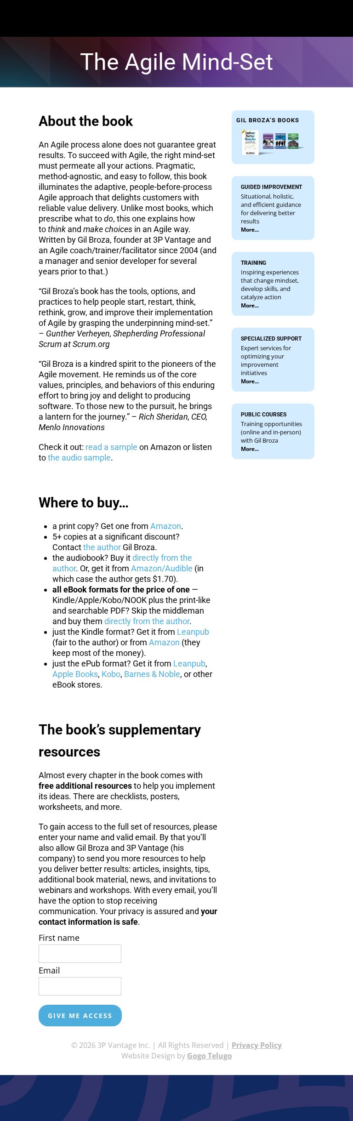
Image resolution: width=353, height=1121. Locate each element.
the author (102, 547)
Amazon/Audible (162, 568)
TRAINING (253, 263)
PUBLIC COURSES (263, 414)
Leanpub (193, 632)
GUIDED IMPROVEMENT (271, 187)
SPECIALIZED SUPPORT (271, 339)
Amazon (165, 526)
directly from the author (146, 621)
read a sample (111, 447)
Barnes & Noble (152, 674)
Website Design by (176, 1056)
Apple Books (75, 674)
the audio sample (79, 457)
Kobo (111, 674)
